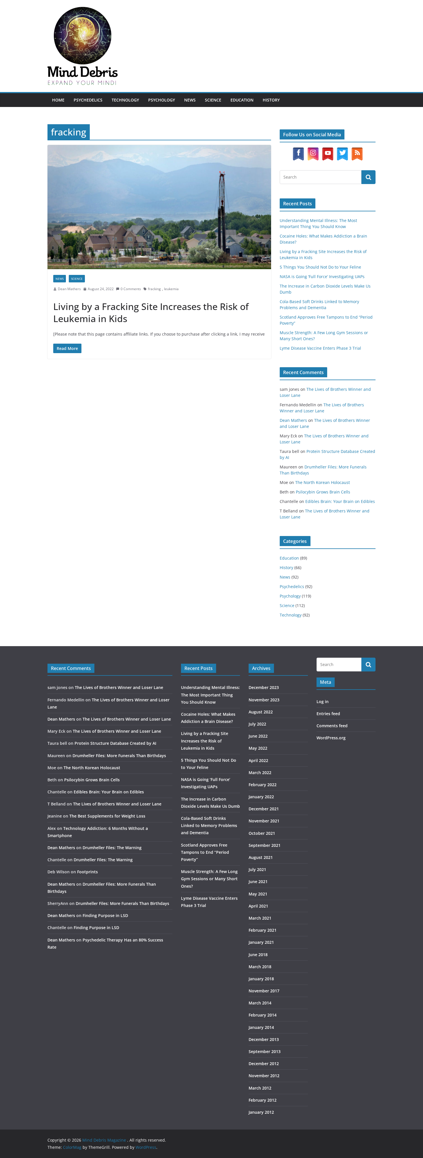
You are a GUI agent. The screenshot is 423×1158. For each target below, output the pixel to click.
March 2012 (260, 1088)
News (190, 100)
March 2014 (260, 1003)
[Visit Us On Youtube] (327, 150)
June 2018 (258, 954)
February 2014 (263, 1015)
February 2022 (263, 784)
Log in (323, 701)
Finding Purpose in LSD (105, 915)
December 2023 (264, 687)
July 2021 (257, 869)
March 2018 (260, 966)
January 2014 (261, 1027)
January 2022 (261, 796)
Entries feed (328, 713)
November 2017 (264, 991)
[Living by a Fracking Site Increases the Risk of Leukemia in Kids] (159, 207)
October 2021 (262, 833)
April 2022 (258, 760)
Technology (125, 100)
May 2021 (258, 894)
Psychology (161, 100)
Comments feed (332, 725)
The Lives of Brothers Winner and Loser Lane (119, 687)
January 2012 (261, 1112)
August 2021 (261, 857)
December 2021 (264, 808)
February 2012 (263, 1100)
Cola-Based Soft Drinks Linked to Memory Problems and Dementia (209, 825)
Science (213, 100)
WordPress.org (331, 737)
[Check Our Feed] (357, 150)
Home (58, 100)
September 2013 (265, 1051)
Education (242, 100)
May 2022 (258, 748)
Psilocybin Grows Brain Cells (323, 492)
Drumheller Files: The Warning (112, 847)
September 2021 (265, 845)
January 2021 (261, 942)
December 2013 (264, 1039)
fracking (154, 288)
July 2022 (257, 724)
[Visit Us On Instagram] (313, 150)
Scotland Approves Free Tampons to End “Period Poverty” (205, 852)
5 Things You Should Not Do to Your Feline (320, 267)
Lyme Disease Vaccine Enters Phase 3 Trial (320, 348)
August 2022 (261, 712)
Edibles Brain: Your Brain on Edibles (340, 501)
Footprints (87, 871)
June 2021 (258, 881)
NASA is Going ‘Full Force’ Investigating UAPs (322, 276)
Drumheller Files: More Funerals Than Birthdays (119, 755)
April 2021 (258, 906)
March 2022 (260, 772)
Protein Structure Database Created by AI (115, 743)
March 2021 (260, 918)
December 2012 (264, 1063)
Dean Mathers (69, 288)
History (271, 100)
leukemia (171, 288)
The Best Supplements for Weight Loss (107, 816)
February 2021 (263, 930)
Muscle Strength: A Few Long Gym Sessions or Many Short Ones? (209, 879)
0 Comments (131, 288)
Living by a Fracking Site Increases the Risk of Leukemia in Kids (151, 312)
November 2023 (264, 700)
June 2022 (258, 736)
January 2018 (261, 978)
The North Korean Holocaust (322, 482)
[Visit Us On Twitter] (342, 150)
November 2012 (264, 1075)
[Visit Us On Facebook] (298, 150)
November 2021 (264, 821)
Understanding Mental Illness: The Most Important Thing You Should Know (210, 695)
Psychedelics (88, 100)
